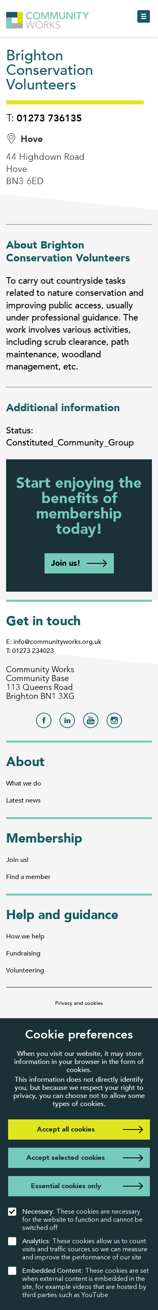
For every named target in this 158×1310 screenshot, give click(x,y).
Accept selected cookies (65, 1157)
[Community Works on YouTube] (90, 722)
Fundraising (23, 953)
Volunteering (25, 970)
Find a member (28, 877)
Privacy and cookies (79, 1003)
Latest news (23, 800)
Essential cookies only (66, 1186)
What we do (23, 783)
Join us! (66, 563)
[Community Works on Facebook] (43, 722)
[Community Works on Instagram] (114, 722)
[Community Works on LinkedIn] (67, 722)
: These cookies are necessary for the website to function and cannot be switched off (82, 1219)
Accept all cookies (66, 1129)
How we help (25, 936)
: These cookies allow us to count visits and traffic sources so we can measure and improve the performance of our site (84, 1249)
